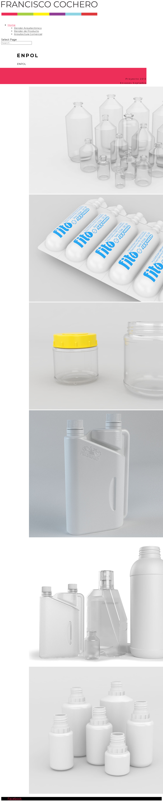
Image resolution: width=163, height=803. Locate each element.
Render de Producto (26, 31)
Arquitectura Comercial (28, 34)
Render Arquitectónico (28, 28)
